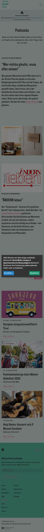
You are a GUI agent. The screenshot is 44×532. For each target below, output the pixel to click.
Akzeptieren (34, 273)
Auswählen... (8, 273)
